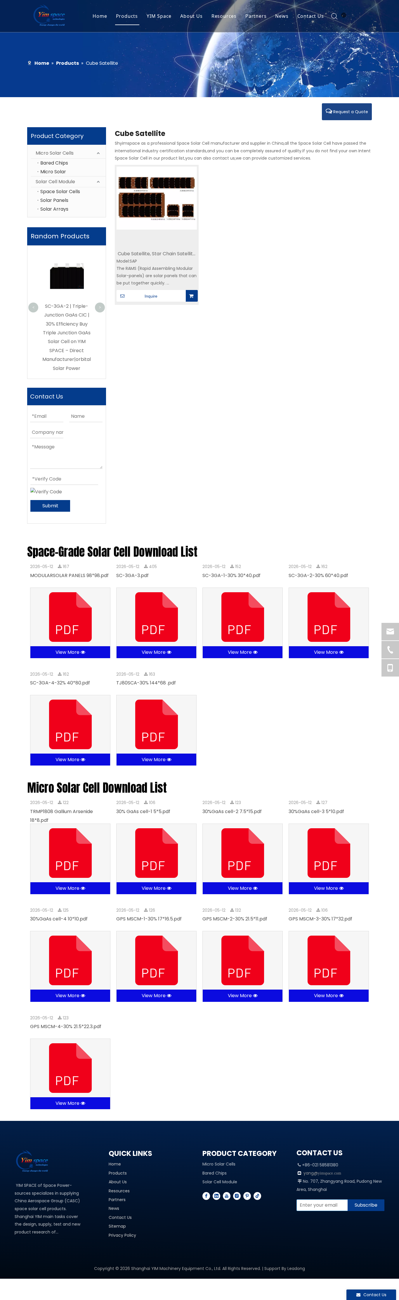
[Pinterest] (247, 1196)
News (281, 16)
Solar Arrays (54, 209)
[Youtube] (226, 1196)
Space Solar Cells (60, 191)
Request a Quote (350, 112)
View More (68, 652)
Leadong (296, 1268)
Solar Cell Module (55, 181)
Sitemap (117, 1226)
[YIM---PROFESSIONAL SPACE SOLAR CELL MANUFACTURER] (33, 1161)
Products (127, 16)
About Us (191, 16)
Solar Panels (54, 200)
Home (100, 16)
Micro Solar (53, 171)
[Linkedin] (216, 1196)
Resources (224, 16)
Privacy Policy (122, 1235)
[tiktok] (257, 1196)
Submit (50, 505)
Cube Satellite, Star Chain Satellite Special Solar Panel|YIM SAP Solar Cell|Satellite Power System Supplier (157, 254)
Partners (255, 16)
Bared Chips (54, 163)
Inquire (151, 296)
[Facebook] (206, 1196)
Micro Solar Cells (55, 153)
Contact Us (310, 16)
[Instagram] (237, 1196)
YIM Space (159, 16)
